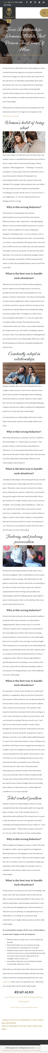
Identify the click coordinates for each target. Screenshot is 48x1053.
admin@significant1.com (35, 55)
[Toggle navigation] (44, 13)
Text (13, 2)
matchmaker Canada (11, 116)
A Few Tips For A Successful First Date (24, 1007)
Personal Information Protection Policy (31, 1050)
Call (6, 2)
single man (7, 982)
